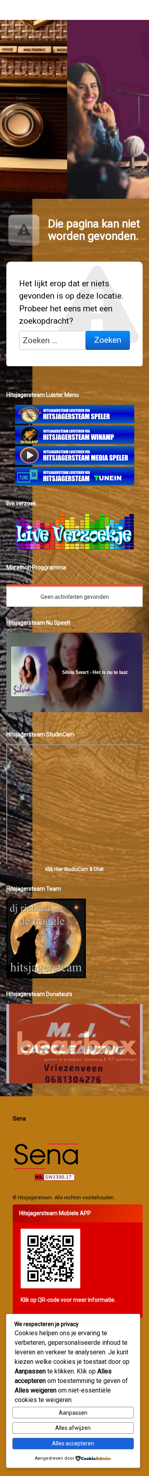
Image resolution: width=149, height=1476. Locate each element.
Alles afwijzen (73, 1428)
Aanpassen (73, 1413)
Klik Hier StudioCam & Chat (74, 869)
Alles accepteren (73, 1443)
